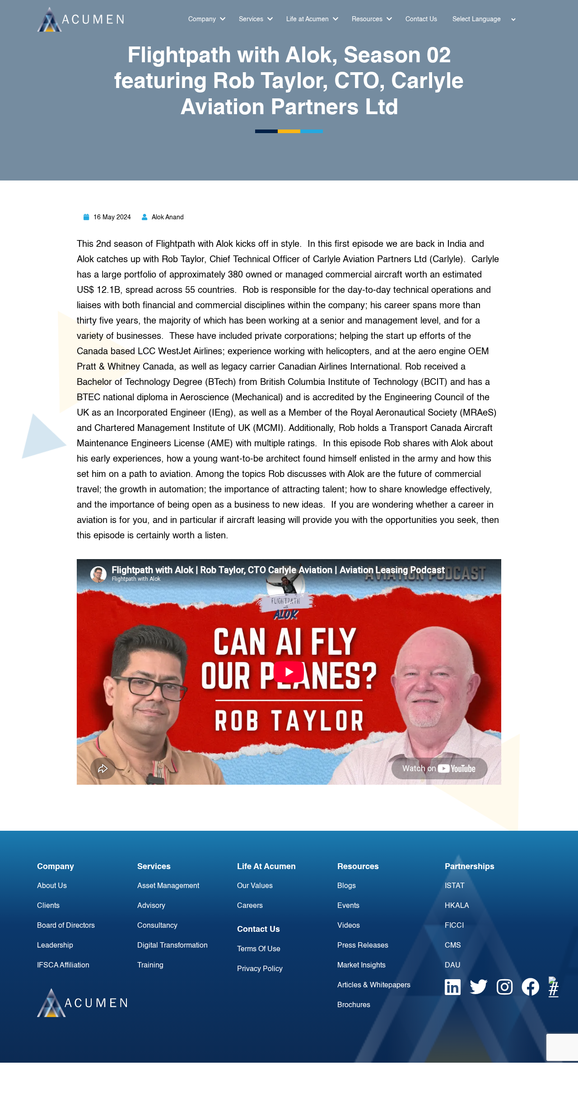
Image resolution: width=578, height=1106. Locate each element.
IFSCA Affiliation (63, 965)
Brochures (353, 1005)
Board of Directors (66, 926)
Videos (348, 926)
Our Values (255, 886)
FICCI (454, 926)
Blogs (346, 886)
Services (252, 19)
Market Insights (361, 965)
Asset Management (168, 886)
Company (203, 19)
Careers (250, 906)
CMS (453, 945)
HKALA (457, 906)
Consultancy (157, 926)
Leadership (55, 945)
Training (150, 965)
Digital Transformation (172, 945)
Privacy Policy (260, 969)
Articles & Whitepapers (373, 985)
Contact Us (421, 19)
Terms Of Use (258, 949)
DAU (453, 965)
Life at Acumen (308, 19)
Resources (368, 19)
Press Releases (362, 945)
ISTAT (455, 886)
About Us (52, 886)
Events (348, 906)
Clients (48, 906)
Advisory (151, 906)
